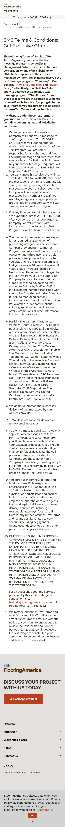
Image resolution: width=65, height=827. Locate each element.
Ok (32, 815)
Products (9, 723)
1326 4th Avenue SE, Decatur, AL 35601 (23, 772)
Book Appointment (25, 698)
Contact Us (11, 756)
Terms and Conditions (28, 84)
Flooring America (12, 24)
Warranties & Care (15, 739)
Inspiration (10, 731)
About (7, 747)
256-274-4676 (11, 11)
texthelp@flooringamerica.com (29, 602)
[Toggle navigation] (58, 11)
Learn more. (45, 809)
